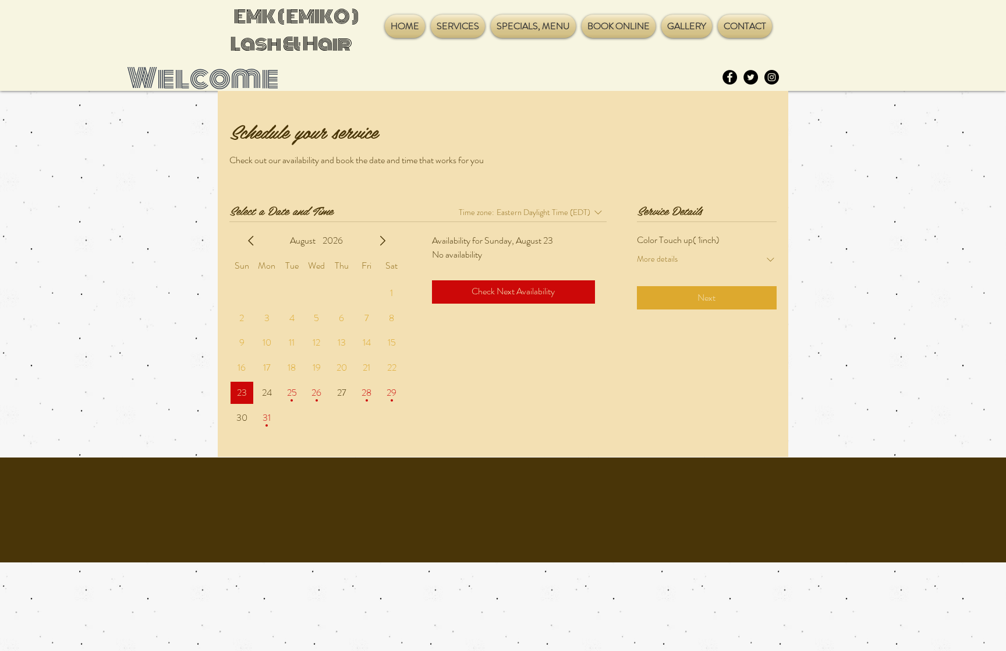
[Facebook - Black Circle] (729, 77)
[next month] (382, 241)
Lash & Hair (291, 44)
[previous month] (251, 241)
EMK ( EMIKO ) (295, 16)
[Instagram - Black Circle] (771, 77)
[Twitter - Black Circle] (750, 77)
